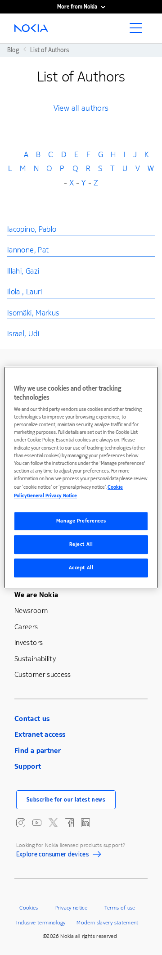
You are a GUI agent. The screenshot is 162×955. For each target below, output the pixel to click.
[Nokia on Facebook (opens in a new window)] (69, 822)
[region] (81, 477)
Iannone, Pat (28, 250)
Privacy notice (71, 908)
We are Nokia (36, 594)
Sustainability (35, 658)
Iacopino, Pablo (31, 229)
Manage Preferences (81, 521)
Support (27, 766)
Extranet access (39, 734)
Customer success (42, 674)
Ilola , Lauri (24, 292)
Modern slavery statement (107, 922)
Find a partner (37, 750)
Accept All (81, 567)
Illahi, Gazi (23, 271)
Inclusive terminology (41, 922)
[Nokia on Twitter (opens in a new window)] (53, 822)
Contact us (32, 718)
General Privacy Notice (52, 495)
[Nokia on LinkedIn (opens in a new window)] (85, 822)
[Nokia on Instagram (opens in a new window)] (20, 822)
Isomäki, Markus (33, 313)
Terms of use (119, 908)
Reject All (81, 544)
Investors (28, 642)
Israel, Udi (23, 333)
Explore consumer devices (52, 855)
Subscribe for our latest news (66, 799)
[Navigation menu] (139, 30)
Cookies (28, 908)
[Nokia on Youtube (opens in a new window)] (36, 822)
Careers (26, 626)
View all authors (81, 108)
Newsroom (31, 610)
